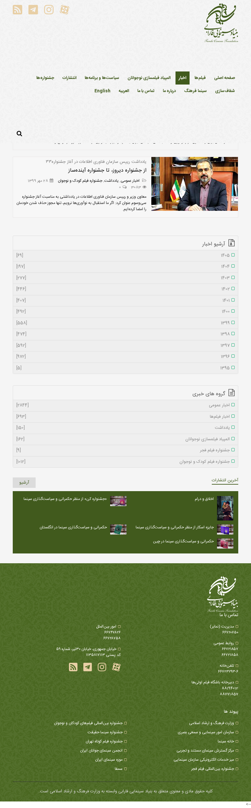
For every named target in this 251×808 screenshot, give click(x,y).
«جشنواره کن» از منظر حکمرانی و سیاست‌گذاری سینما (65, 499)
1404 (123, 267)
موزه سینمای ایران (109, 759)
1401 (123, 301)
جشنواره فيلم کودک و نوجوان (80, 181)
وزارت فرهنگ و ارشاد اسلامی (211, 723)
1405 (123, 256)
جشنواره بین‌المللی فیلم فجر (212, 769)
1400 (123, 312)
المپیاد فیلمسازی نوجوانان (123, 439)
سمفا (119, 769)
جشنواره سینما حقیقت (105, 732)
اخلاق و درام (204, 499)
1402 (123, 289)
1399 (123, 323)
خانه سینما (226, 741)
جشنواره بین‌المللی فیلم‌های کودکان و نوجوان (88, 723)
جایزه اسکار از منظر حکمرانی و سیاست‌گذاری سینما (175, 527)
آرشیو (24, 482)
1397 (123, 346)
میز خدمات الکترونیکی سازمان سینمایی (204, 759)
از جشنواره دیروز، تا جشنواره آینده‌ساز (107, 170)
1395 (123, 368)
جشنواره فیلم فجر (123, 450)
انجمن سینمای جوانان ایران (101, 750)
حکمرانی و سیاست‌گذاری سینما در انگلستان (73, 527)
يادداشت (111, 181)
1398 (123, 334)
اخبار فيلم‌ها (123, 417)
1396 (123, 357)
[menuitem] (183, 78)
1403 (123, 278)
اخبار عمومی (131, 181)
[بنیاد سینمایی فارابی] (221, 23)
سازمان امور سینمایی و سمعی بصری (206, 732)
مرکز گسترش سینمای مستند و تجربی (205, 750)
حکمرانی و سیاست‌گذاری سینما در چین (183, 541)
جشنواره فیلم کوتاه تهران (104, 741)
